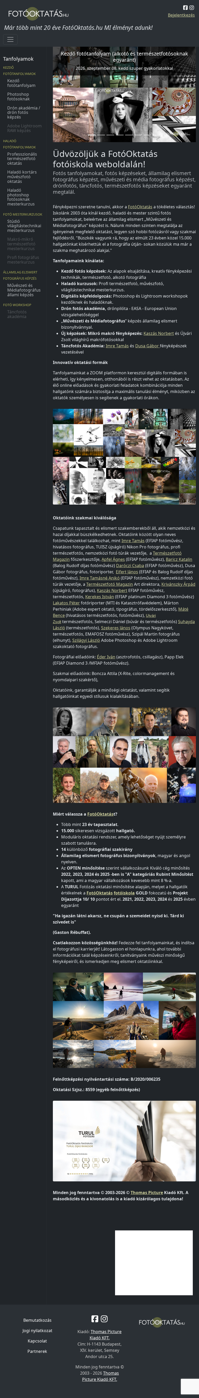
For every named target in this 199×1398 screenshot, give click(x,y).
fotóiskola (124, 893)
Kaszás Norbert (159, 333)
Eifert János (127, 572)
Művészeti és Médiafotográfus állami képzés (24, 290)
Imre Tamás (117, 346)
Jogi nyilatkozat (37, 1330)
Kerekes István (99, 597)
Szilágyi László (86, 640)
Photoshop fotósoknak (18, 96)
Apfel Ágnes (113, 559)
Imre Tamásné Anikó (100, 578)
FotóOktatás (140, 207)
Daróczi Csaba (130, 565)
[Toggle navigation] (10, 39)
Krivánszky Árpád (178, 584)
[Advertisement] (154, 1262)
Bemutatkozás (37, 1320)
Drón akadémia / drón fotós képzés (23, 112)
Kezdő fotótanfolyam (21, 83)
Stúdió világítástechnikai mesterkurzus (24, 225)
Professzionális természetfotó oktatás (22, 158)
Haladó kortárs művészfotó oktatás (22, 176)
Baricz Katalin (179, 559)
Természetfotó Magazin (109, 584)
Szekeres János (115, 628)
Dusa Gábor (147, 346)
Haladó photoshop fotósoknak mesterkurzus (21, 197)
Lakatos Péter (66, 603)
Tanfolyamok (18, 58)
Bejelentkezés (181, 15)
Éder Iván (106, 657)
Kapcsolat (37, 1341)
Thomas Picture (147, 1192)
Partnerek (37, 1351)
